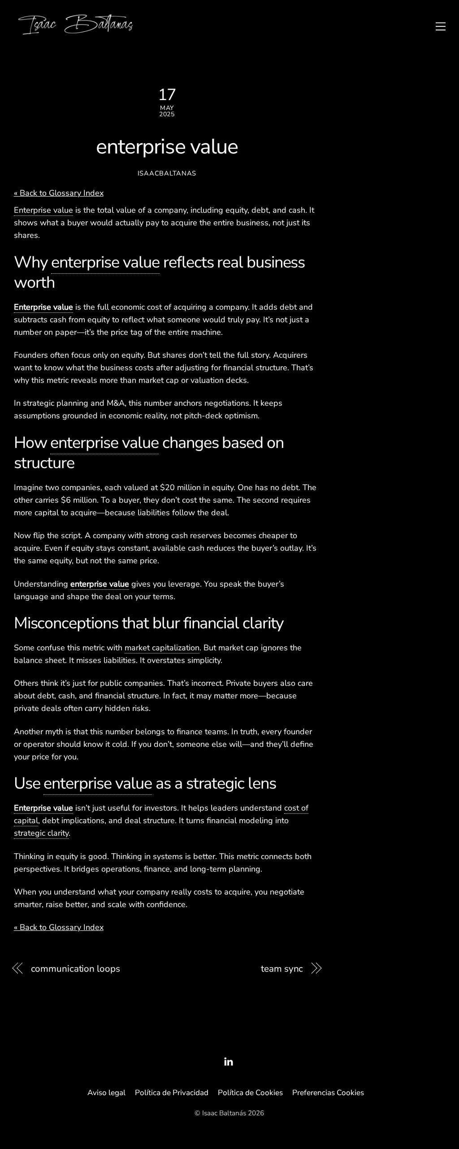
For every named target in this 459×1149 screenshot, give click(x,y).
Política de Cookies (250, 1093)
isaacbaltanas (167, 173)
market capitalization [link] (162, 647)
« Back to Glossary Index (59, 193)
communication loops (75, 968)
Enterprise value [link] (43, 210)
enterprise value (167, 146)
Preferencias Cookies (328, 1093)
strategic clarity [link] (41, 833)
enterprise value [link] (105, 262)
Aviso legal (106, 1093)
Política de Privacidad (171, 1093)
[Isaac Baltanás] (75, 33)
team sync (282, 968)
